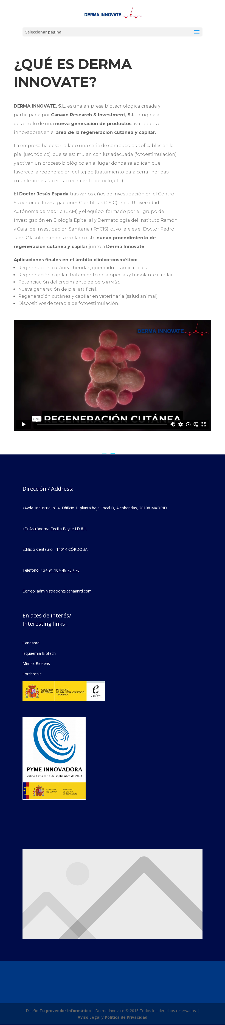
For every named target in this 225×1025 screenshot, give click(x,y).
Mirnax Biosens (36, 663)
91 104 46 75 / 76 (64, 570)
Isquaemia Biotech (39, 653)
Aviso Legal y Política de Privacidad (112, 1017)
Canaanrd (31, 642)
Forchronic (31, 673)
